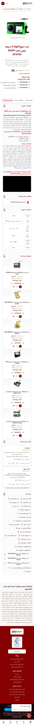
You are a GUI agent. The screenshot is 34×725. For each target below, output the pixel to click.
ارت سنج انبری (15, 502)
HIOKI (13, 395)
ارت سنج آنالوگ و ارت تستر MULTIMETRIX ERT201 (18, 554)
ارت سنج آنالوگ (20, 276)
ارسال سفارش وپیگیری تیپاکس (17, 679)
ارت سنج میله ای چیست (25, 513)
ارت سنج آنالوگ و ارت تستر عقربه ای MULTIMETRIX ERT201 (17, 332)
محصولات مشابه (19, 100)
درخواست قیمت (20, 286)
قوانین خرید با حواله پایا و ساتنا (17, 694)
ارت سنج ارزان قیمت (26, 535)
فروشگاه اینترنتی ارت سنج (24, 528)
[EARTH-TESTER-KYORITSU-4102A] (17, 414)
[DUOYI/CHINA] (13, 70)
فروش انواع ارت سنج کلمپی (24, 546)
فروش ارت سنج (15, 524)
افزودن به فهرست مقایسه (8, 85)
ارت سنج (16, 506)
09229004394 (24, 82)
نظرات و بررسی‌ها (7, 100)
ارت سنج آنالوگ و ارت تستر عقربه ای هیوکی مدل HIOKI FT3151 (17, 392)
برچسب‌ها (28, 494)
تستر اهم (28, 571)
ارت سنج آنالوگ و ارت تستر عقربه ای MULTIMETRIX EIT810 (17, 303)
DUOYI (13, 366)
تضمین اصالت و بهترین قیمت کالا (17, 689)
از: (29, 459)
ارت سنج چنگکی (27, 506)
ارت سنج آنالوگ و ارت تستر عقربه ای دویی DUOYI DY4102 (17, 362)
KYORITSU (13, 276)
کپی (12, 283)
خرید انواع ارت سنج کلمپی (24, 550)
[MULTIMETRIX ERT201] (17, 325)
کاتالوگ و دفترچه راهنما (24, 196)
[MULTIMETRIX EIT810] (17, 295)
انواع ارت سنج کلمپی (26, 543)
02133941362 (24, 85)
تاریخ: (23, 459)
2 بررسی (20, 70)
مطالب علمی (17, 662)
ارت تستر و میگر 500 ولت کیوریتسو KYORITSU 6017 (17, 273)
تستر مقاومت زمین (11, 535)
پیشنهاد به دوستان (8, 88)
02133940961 (24, 88)
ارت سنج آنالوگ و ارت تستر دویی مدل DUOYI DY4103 (18, 563)
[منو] (3, 3)
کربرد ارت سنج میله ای (25, 517)
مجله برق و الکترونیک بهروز (17, 659)
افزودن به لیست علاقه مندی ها (7, 82)
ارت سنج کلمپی (27, 502)
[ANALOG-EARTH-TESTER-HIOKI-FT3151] (17, 384)
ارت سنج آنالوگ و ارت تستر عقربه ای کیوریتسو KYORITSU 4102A (17, 422)
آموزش (17, 700)
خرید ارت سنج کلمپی (25, 539)
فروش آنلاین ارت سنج (25, 532)
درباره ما (17, 674)
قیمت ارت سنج (27, 499)
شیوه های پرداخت (17, 682)
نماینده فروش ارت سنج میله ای (23, 521)
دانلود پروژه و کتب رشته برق (17, 664)
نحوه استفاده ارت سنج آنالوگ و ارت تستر (21, 568)
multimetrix (13, 306)
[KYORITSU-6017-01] (17, 265)
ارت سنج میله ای (15, 499)
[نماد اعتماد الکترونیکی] (17, 642)
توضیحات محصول (26, 106)
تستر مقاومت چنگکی (26, 510)
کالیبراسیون (17, 697)
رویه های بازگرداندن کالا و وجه (17, 692)
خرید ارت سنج (27, 524)
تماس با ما (17, 651)
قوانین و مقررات (17, 677)
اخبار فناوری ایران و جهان (17, 667)
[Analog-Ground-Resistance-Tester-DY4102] (17, 355)
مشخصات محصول (26, 210)
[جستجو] (7, 3)
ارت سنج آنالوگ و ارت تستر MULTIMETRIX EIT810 (18, 559)
